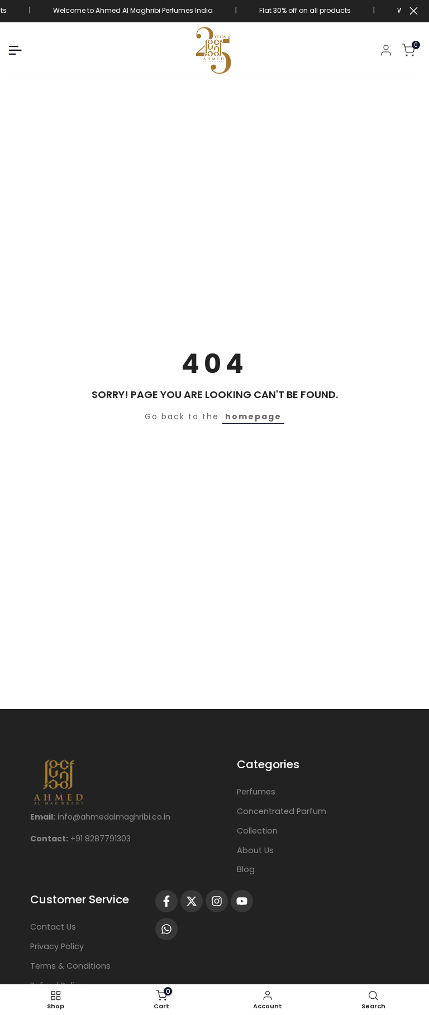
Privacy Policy (57, 946)
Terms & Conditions (70, 965)
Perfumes (256, 791)
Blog (246, 869)
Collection (257, 830)
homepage (253, 416)
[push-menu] (15, 50)
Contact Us (53, 926)
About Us (255, 850)
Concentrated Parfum (281, 811)
